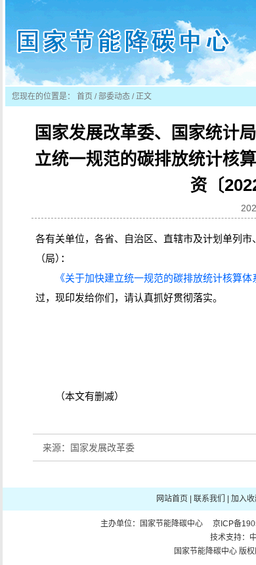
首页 (85, 96)
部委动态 (114, 96)
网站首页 (172, 498)
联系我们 (209, 498)
